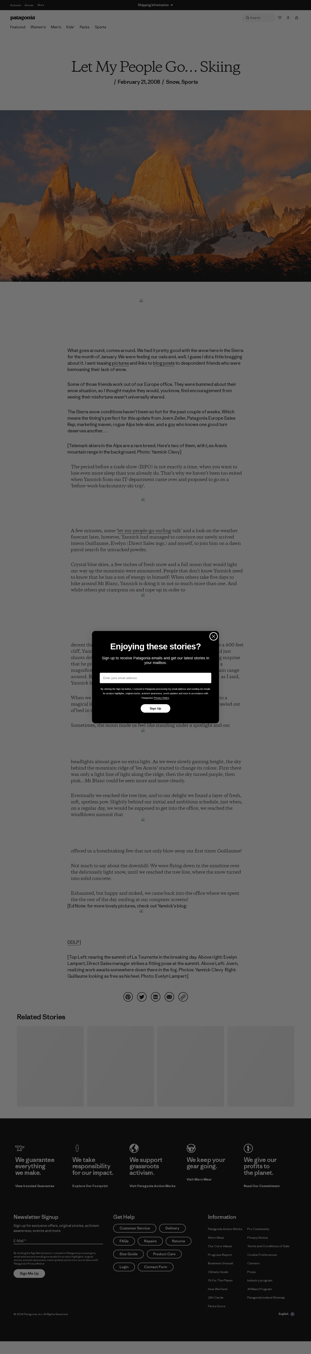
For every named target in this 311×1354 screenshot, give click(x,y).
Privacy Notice (161, 698)
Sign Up (155, 708)
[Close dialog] (213, 636)
